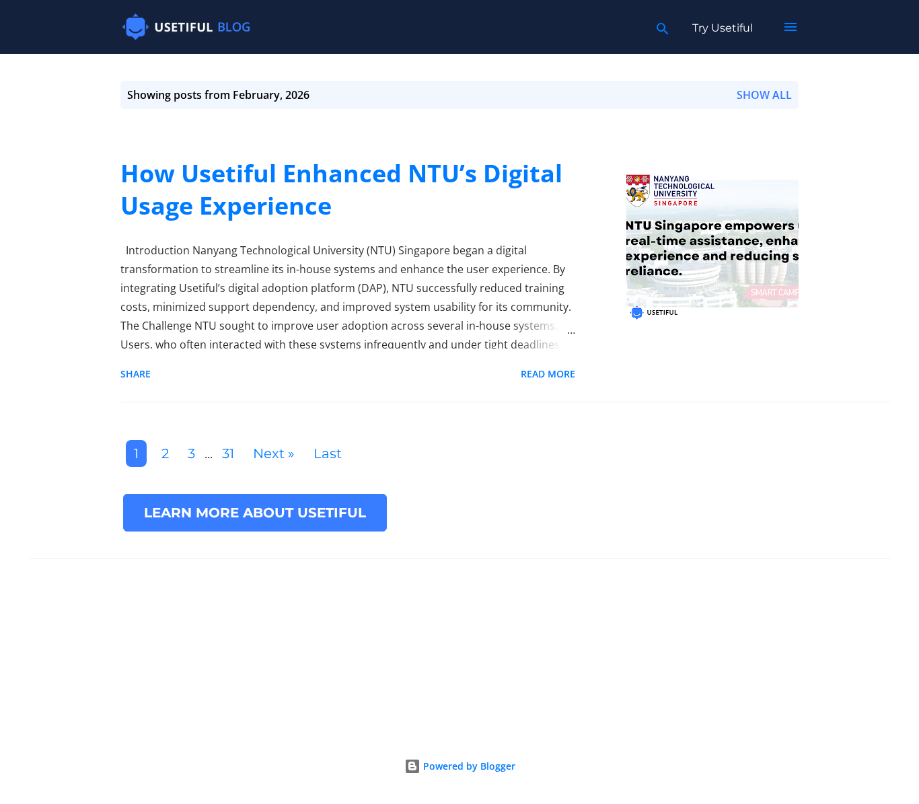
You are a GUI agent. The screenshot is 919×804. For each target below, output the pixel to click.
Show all (764, 94)
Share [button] (135, 373)
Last (328, 453)
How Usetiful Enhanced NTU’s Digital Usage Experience (341, 189)
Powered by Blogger (467, 766)
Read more (548, 373)
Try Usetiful (722, 28)
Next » (274, 453)
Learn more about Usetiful (255, 513)
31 (228, 453)
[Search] (663, 27)
